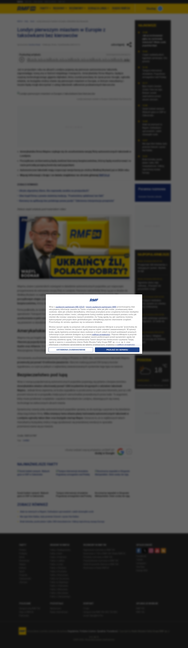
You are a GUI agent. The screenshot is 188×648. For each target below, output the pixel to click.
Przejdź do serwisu (117, 350)
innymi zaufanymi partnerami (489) (101, 307)
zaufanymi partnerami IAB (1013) (70, 307)
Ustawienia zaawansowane (70, 350)
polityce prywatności (101, 334)
